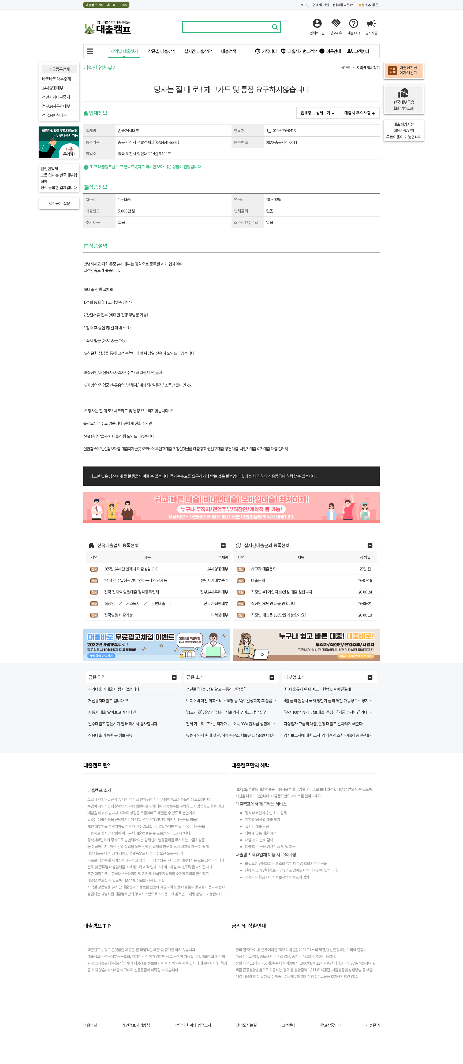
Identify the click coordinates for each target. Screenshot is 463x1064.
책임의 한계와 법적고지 (193, 1025)
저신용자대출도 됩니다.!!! (108, 700)
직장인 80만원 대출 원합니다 (273, 603)
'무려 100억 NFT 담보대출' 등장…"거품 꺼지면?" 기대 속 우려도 (333, 712)
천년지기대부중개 (56, 97)
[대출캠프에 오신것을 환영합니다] (107, 26)
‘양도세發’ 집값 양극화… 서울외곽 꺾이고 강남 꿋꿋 (226, 712)
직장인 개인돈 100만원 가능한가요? (278, 615)
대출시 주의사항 (357, 112)
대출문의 (258, 580)
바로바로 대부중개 (56, 78)
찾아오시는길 (246, 1025)
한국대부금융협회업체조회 (403, 105)
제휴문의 (373, 1025)
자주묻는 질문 (59, 203)
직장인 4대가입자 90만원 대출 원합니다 (281, 592)
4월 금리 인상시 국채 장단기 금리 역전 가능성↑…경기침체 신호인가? (338, 700)
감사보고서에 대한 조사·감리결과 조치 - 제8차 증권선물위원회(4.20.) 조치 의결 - (345, 735)
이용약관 (90, 1025)
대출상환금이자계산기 (408, 70)
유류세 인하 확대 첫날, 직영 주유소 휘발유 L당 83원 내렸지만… (234, 735)
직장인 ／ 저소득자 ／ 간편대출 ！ (138, 603)
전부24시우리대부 (56, 106)
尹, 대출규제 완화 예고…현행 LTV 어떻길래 (317, 689)
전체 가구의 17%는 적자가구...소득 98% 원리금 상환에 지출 (232, 723)
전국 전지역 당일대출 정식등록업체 (131, 592)
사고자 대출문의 (263, 569)
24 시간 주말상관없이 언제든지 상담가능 (135, 580)
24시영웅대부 (52, 88)
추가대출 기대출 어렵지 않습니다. (114, 689)
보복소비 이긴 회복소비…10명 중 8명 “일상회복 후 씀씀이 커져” (235, 700)
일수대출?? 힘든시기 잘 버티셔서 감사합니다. (123, 723)
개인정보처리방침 (136, 1025)
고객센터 (288, 1025)
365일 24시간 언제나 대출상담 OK (130, 569)
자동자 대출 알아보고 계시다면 (112, 712)
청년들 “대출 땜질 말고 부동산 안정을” (215, 689)
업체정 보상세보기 (315, 112)
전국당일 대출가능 (118, 615)
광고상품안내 (330, 1025)
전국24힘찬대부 (54, 115)
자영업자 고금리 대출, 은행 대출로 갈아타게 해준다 (323, 723)
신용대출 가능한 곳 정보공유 (110, 735)
